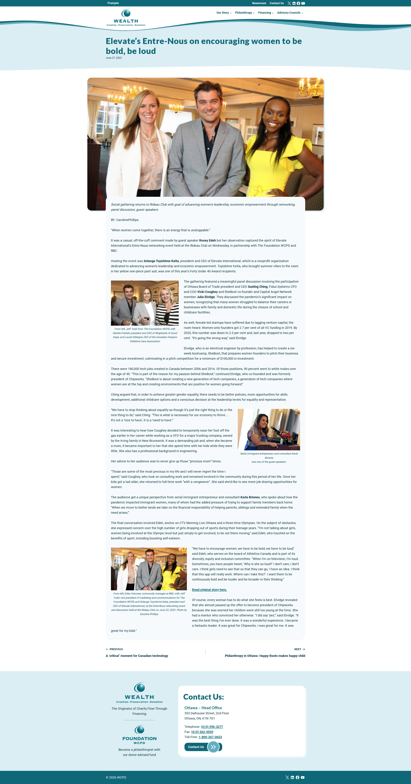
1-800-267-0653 (210, 737)
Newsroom (259, 3)
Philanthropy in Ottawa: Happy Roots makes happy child (265, 653)
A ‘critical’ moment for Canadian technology (137, 653)
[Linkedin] (294, 3)
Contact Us (277, 3)
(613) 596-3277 (212, 727)
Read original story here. (209, 590)
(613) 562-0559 (202, 732)
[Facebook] (298, 3)
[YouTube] (303, 3)
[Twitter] (289, 3)
